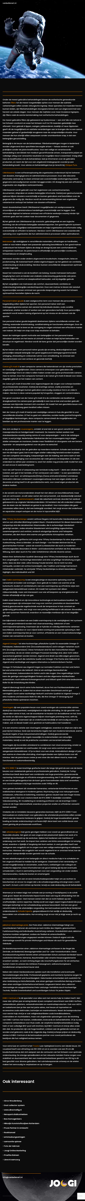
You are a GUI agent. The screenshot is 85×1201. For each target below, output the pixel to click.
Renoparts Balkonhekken (16, 1114)
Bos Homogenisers (13, 1119)
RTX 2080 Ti (11, 768)
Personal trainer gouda (13, 301)
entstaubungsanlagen (14, 1137)
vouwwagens (27, 429)
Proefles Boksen (11, 1155)
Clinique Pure (71, 165)
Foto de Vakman (12, 1146)
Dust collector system (14, 1105)
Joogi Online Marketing (15, 1150)
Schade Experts (25, 911)
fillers (13, 102)
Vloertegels (8, 707)
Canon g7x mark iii (11, 366)
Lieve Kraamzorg (12, 1159)
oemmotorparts (26, 499)
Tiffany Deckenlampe (17, 519)
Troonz (36, 1046)
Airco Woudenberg (13, 1101)
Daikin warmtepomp (15, 580)
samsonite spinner (12, 1141)
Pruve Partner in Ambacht (16, 1128)
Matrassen (7, 241)
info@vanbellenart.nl (13, 1177)
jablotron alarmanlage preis (15, 925)
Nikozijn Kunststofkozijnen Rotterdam (21, 1123)
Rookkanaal (9, 1132)
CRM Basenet (9, 172)
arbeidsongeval (13, 832)
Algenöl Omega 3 (11, 643)
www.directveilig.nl (13, 1110)
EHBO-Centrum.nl (11, 998)
